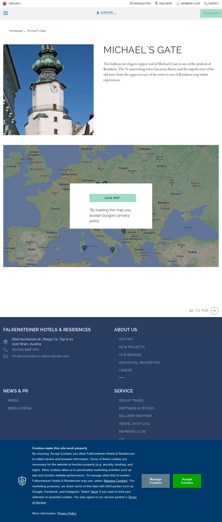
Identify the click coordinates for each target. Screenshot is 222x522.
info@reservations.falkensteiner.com (40, 356)
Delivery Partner (135, 416)
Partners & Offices (137, 408)
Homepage (16, 30)
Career (125, 370)
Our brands (130, 355)
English (14, 3)
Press (13, 400)
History (126, 339)
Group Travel (131, 400)
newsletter (142, 3)
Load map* (113, 197)
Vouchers (165, 3)
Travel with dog (134, 424)
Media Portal (20, 408)
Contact (213, 3)
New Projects (132, 347)
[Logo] (106, 13)
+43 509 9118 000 (25, 349)
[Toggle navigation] (4, 13)
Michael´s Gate (36, 30)
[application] (111, 481)
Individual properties (139, 363)
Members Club (132, 432)
